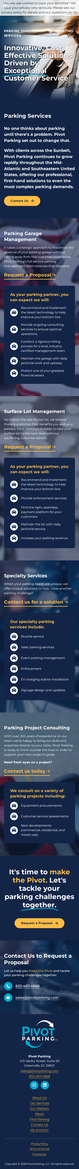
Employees (39, 1154)
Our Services (39, 1103)
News (39, 1114)
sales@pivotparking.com (37, 997)
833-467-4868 (28, 986)
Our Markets (39, 1108)
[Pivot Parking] (39, 1034)
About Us (39, 1098)
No (75, 12)
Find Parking (39, 1119)
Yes (69, 12)
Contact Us (39, 1124)
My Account (39, 1130)
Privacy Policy (39, 1143)
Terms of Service (39, 1148)
